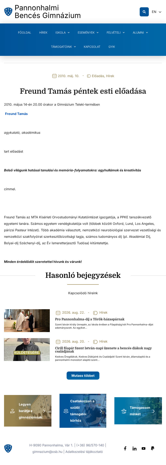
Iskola (60, 32)
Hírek (43, 32)
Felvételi (114, 32)
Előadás (98, 76)
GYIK (112, 46)
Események (86, 32)
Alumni (138, 32)
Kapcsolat (92, 46)
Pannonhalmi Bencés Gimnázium (48, 11)
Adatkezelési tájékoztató (84, 452)
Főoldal (24, 32)
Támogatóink (61, 46)
